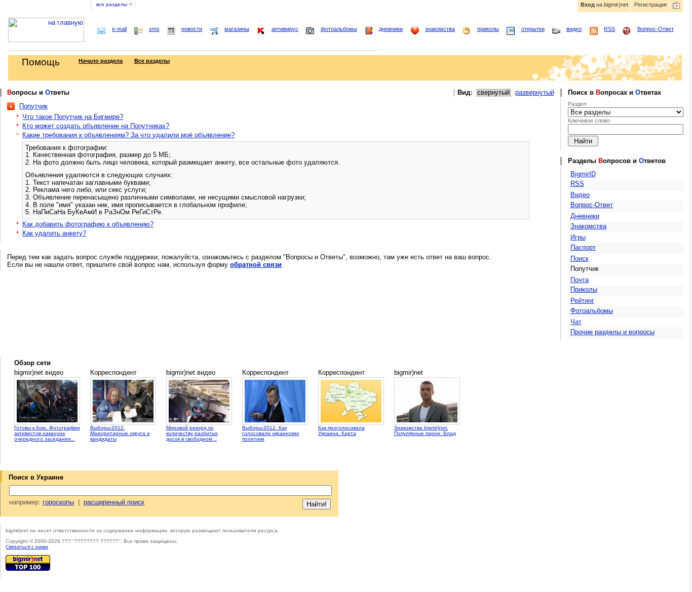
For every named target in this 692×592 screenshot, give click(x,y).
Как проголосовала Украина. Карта (341, 430)
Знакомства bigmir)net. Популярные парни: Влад (425, 430)
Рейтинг (582, 300)
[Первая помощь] (676, 6)
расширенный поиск (114, 502)
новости (191, 29)
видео (574, 29)
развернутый (534, 92)
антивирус (285, 29)
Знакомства (588, 226)
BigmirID (583, 174)
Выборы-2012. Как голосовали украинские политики (270, 433)
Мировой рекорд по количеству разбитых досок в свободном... (192, 433)
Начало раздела (101, 61)
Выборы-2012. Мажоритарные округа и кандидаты (120, 433)
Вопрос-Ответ (655, 29)
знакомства (440, 29)
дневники (391, 29)
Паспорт (583, 247)
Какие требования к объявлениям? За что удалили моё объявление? (128, 135)
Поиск (579, 258)
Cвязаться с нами (27, 546)
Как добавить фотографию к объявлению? (87, 224)
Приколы (583, 289)
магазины (236, 29)
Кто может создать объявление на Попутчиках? (95, 126)
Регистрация (650, 5)
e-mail (119, 29)
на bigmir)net (604, 5)
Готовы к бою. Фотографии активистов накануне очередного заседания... (47, 433)
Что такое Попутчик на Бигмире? (72, 117)
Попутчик (33, 106)
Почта (579, 280)
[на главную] (46, 40)
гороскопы (58, 502)
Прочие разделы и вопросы (612, 332)
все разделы (114, 4)
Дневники (584, 216)
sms (154, 29)
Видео (580, 195)
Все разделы (152, 61)
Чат (576, 322)
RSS (609, 29)
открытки (533, 29)
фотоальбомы (339, 29)
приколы (488, 29)
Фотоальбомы (591, 310)
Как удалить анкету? (54, 233)
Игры (578, 237)
